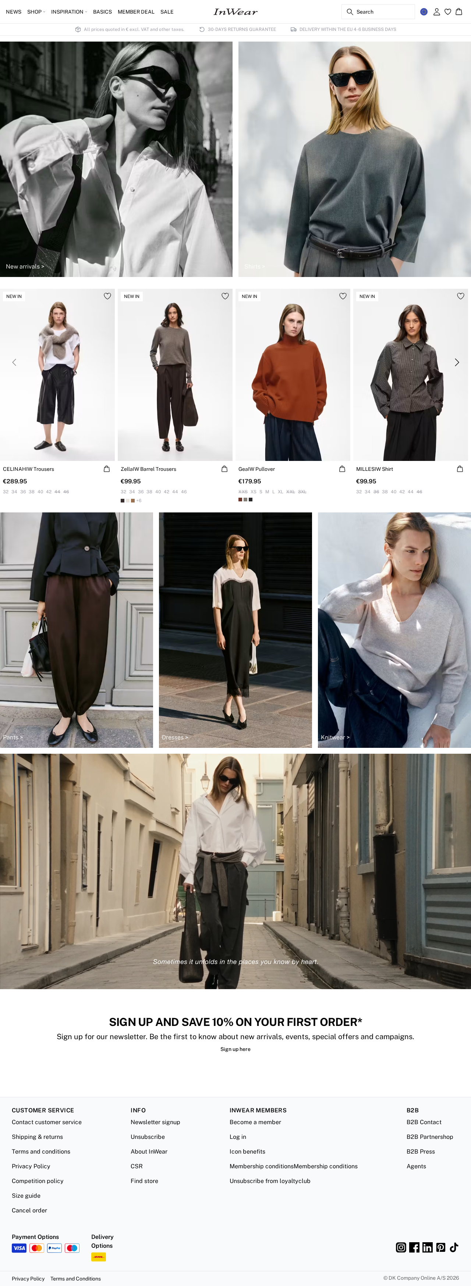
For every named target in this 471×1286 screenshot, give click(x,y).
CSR (137, 1166)
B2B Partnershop (430, 1136)
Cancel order (29, 1210)
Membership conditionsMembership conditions (294, 1166)
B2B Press (421, 1151)
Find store (144, 1180)
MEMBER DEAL (136, 12)
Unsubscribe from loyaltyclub (270, 1180)
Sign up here (235, 1049)
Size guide (26, 1195)
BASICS (102, 12)
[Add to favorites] (107, 296)
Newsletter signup (155, 1122)
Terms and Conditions (75, 1279)
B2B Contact (424, 1122)
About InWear (149, 1151)
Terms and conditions (41, 1151)
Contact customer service (47, 1122)
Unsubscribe (148, 1136)
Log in (238, 1136)
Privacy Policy (31, 1166)
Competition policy (38, 1180)
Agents (416, 1166)
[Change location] (424, 12)
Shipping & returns (37, 1136)
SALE (167, 12)
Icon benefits (247, 1151)
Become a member (255, 1122)
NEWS (13, 12)
